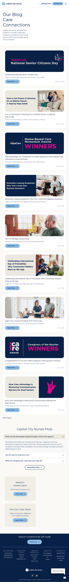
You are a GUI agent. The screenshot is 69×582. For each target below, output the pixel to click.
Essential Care (8, 553)
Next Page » (7, 418)
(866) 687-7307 (46, 3)
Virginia (21, 557)
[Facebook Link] (32, 575)
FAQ (34, 559)
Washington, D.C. (21, 559)
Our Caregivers (48, 553)
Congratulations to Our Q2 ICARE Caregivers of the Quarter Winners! (32, 361)
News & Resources (34, 551)
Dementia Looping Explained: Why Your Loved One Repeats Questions (33, 199)
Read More (11, 81)
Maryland (21, 555)
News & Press (34, 555)
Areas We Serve (21, 551)
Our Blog (34, 557)
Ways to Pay (34, 561)
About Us (47, 551)
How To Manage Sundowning (17, 239)
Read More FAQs (33, 467)
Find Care (19, 494)
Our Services (8, 551)
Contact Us (58, 3)
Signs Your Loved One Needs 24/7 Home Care (23, 321)
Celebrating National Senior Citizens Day (21, 75)
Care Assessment (8, 557)
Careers (48, 559)
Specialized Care (8, 555)
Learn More (19, 520)
